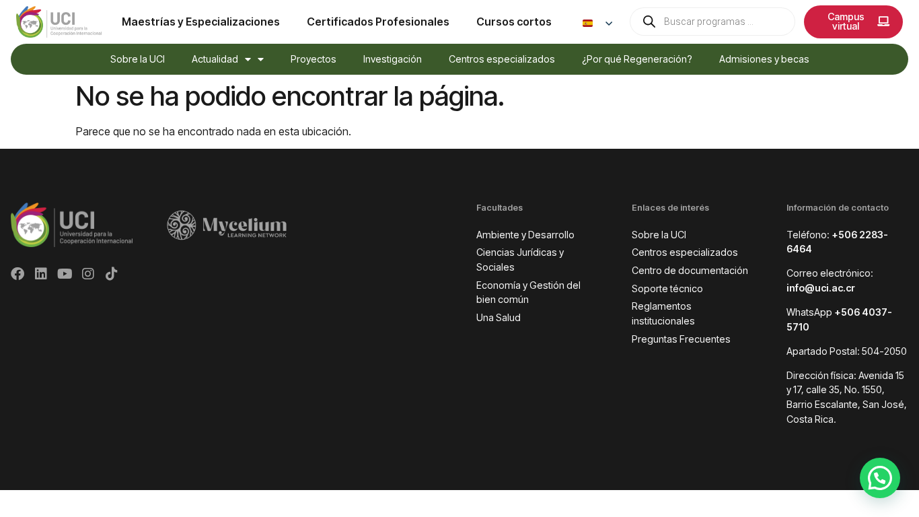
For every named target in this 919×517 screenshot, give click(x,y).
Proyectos (313, 59)
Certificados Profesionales (378, 21)
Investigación (392, 59)
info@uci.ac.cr (820, 288)
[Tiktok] (111, 274)
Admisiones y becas (764, 59)
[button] (880, 478)
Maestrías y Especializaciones (201, 21)
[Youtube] (64, 274)
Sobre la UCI (137, 59)
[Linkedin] (41, 274)
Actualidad (215, 59)
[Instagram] (88, 274)
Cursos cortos (514, 21)
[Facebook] (17, 274)
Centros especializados (502, 59)
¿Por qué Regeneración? (637, 59)
